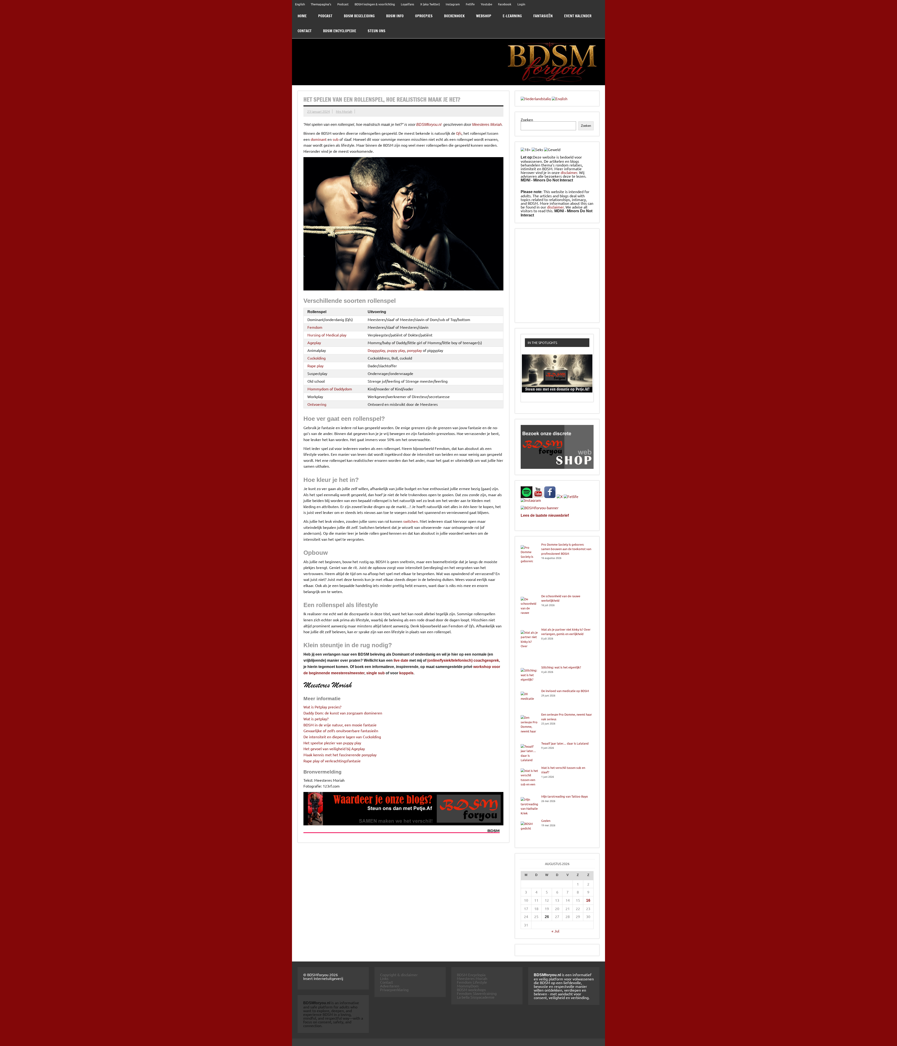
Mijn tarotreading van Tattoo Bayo (564, 796)
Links (384, 978)
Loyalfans (407, 4)
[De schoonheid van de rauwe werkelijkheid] (529, 610)
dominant (319, 139)
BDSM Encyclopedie (339, 30)
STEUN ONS (376, 30)
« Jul (555, 931)
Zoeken (527, 119)
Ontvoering (316, 404)
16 (588, 900)
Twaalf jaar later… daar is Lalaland (565, 743)
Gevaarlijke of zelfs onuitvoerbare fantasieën (340, 730)
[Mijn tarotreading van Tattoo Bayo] (529, 806)
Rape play (315, 365)
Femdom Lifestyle (472, 982)
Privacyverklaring (394, 989)
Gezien (545, 821)
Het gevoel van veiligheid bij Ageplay (334, 748)
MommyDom (468, 985)
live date (401, 660)
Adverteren (389, 985)
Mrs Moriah (344, 111)
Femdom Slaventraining (477, 993)
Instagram (453, 4)
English (300, 4)
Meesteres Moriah (487, 125)
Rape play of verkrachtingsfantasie (332, 760)
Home (302, 15)
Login (521, 4)
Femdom (314, 327)
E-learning (512, 15)
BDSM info (395, 15)
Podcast (343, 4)
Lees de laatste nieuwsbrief (545, 515)
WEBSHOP (483, 15)
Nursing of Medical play (326, 334)
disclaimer (569, 172)
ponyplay (414, 350)
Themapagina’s (321, 4)
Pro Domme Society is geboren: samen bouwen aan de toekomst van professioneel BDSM (566, 548)
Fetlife (470, 4)
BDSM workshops (471, 989)
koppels (406, 673)
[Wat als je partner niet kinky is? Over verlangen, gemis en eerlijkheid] (529, 646)
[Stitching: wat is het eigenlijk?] (529, 677)
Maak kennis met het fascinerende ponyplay (340, 754)
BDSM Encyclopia (471, 974)
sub (335, 139)
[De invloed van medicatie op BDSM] (529, 700)
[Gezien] (529, 830)
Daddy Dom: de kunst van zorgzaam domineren (342, 712)
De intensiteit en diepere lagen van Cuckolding (342, 736)
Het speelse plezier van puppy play (332, 742)
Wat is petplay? (315, 718)
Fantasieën (543, 15)
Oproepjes (424, 15)
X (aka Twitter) (430, 4)
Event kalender (577, 15)
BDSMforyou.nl (428, 125)
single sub (375, 673)
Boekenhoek (454, 15)
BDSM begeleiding (359, 15)
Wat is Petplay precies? (322, 706)
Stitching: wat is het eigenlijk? (561, 667)
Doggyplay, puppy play (386, 350)
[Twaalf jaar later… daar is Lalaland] (529, 753)
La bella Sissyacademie (476, 997)
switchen (410, 521)
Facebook (504, 4)
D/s (459, 133)
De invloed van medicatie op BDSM (565, 691)
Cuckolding (316, 358)
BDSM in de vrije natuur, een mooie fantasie (340, 724)
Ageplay (314, 342)
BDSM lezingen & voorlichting (375, 4)
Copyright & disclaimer (399, 974)
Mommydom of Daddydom (329, 388)
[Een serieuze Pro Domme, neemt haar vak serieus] (529, 726)
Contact (305, 30)
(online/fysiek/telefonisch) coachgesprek (463, 660)
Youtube (486, 4)
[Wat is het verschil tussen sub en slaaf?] (529, 779)
